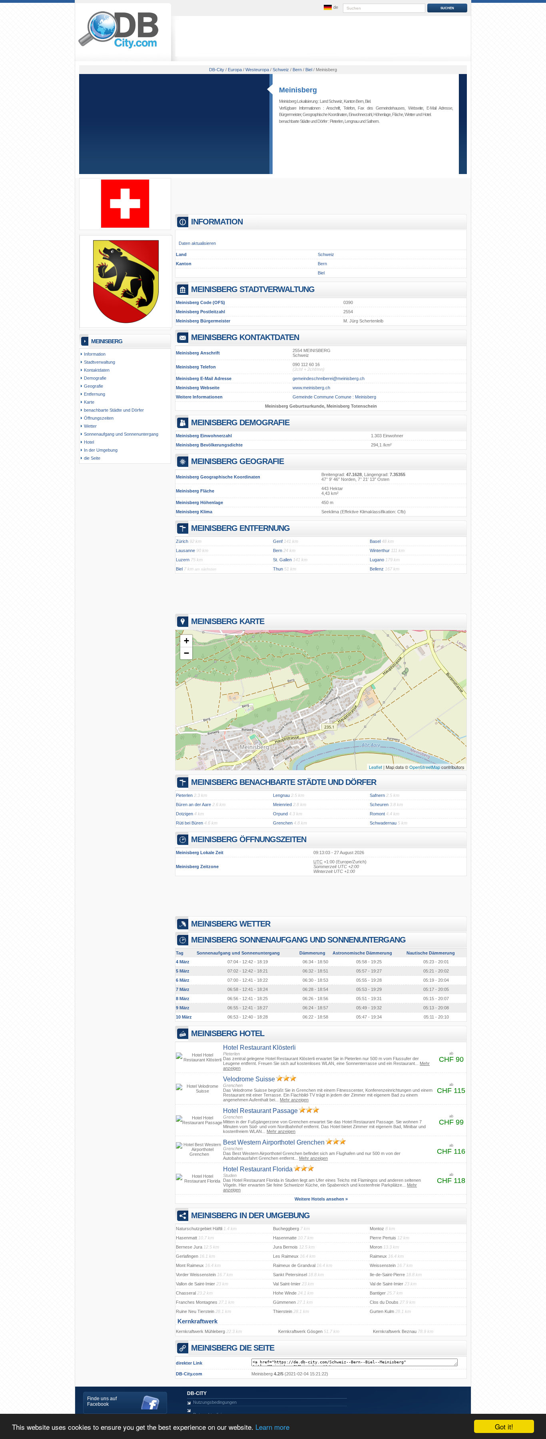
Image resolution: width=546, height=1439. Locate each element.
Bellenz (377, 568)
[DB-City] (118, 48)
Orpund (280, 813)
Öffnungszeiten (99, 418)
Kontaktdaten (97, 370)
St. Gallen (282, 559)
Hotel (426, 114)
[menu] (330, 7)
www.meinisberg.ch (311, 387)
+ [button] (186, 641)
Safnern (372, 121)
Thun (278, 568)
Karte (89, 402)
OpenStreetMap (424, 767)
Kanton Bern (353, 101)
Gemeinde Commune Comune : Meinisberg (334, 396)
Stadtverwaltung (99, 362)
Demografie (95, 378)
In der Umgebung (101, 450)
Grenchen (283, 823)
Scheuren (379, 804)
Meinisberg (298, 90)
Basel (375, 541)
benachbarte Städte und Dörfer (114, 410)
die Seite (92, 458)
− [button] (186, 653)
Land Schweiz (331, 101)
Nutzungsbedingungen (215, 1402)
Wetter (410, 114)
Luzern (182, 559)
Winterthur (380, 550)
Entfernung (94, 394)
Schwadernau (383, 823)
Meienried (282, 804)
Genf (278, 541)
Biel (367, 101)
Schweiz (326, 254)
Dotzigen (184, 813)
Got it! (504, 1426)
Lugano (377, 559)
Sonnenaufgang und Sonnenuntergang (121, 434)
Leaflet (375, 767)
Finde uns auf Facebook (102, 1401)
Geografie (93, 386)
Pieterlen (336, 121)
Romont (377, 813)
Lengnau (352, 121)
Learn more (272, 1427)
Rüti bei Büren (189, 823)
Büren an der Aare (193, 804)
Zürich (182, 541)
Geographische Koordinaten (325, 114)
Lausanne (185, 550)
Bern (322, 263)
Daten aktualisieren (197, 243)
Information (95, 354)
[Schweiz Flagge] (125, 226)
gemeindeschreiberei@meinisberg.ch (329, 378)
